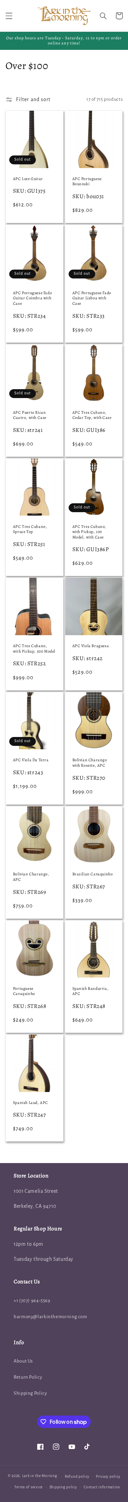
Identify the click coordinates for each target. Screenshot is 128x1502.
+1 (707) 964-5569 (32, 1300)
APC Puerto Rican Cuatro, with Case (29, 415)
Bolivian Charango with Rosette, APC (89, 762)
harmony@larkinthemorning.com (50, 1316)
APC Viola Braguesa (90, 645)
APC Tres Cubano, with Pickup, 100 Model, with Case (89, 532)
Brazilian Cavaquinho (92, 874)
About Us (23, 1361)
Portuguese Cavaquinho (24, 991)
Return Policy (28, 1377)
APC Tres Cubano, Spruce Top (30, 529)
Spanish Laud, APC (30, 1102)
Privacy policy (108, 1476)
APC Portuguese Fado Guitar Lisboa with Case (91, 298)
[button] (9, 16)
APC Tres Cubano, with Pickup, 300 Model (34, 648)
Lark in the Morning (39, 1476)
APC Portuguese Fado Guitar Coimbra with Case (32, 298)
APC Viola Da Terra (31, 760)
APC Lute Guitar (28, 178)
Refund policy (77, 1476)
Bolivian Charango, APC (31, 877)
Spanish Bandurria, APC (90, 991)
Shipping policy (63, 1487)
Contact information (102, 1487)
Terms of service (28, 1487)
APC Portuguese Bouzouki (87, 181)
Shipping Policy (30, 1393)
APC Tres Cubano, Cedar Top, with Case (92, 415)
